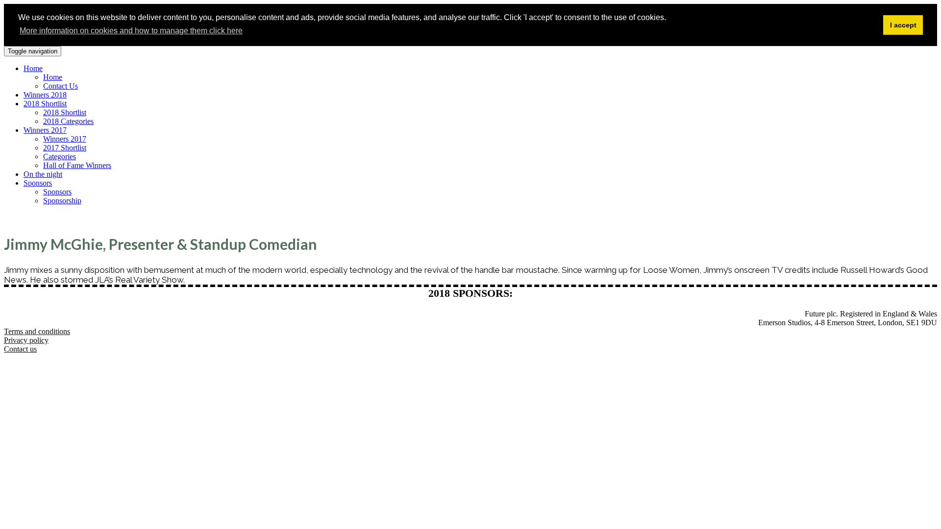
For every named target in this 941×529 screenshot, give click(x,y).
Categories (59, 156)
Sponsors (38, 183)
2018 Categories (68, 121)
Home (33, 68)
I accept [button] (903, 25)
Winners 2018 (45, 95)
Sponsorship (62, 200)
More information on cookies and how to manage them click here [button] (131, 30)
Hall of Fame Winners (77, 165)
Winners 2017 (45, 130)
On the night (43, 174)
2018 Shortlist (45, 103)
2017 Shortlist (64, 148)
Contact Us (60, 86)
